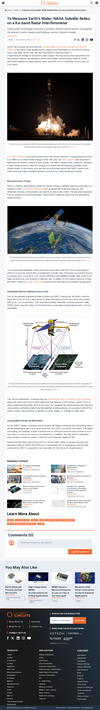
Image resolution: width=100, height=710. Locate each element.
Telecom (42, 699)
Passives (10, 687)
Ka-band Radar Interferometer (21, 524)
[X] (12, 638)
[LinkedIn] (18, 638)
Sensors (10, 699)
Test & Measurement (15, 701)
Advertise (35, 622)
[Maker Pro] (67, 638)
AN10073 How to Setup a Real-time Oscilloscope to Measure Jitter (79, 501)
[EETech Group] (57, 633)
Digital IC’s (11, 666)
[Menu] (3, 3)
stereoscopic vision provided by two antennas (69, 399)
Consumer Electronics (47, 666)
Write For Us (15, 626)
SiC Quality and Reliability (31, 466)
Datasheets (81, 658)
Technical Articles (75, 496)
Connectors (11, 660)
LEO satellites (22, 520)
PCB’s (9, 690)
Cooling (10, 663)
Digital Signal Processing (48, 672)
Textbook (80, 693)
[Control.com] (75, 633)
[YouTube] (29, 638)
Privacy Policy (61, 708)
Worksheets (81, 699)
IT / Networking (45, 681)
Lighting (42, 684)
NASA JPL (72, 147)
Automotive (43, 660)
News (26, 506)
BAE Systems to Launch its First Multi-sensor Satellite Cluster (34, 501)
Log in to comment (80, 552)
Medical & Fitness (45, 687)
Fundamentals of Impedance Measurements (76, 466)
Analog (9, 658)
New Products (82, 670)
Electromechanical (14, 672)
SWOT (34, 520)
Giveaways (81, 661)
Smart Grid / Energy (46, 696)
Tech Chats (81, 684)
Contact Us (36, 626)
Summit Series (82, 681)
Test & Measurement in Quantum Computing (34, 477)
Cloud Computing (45, 663)
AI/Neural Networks (46, 655)
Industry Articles (83, 664)
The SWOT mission (16, 156)
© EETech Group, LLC (14, 708)
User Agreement (87, 708)
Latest (9, 655)
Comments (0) (20, 535)
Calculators (81, 655)
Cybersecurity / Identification (50, 669)
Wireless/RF (11, 704)
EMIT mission (68, 159)
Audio (41, 658)
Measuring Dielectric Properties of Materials (79, 477)
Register (79, 620)
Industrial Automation (47, 675)
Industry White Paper (36, 601)
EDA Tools (11, 669)
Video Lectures (83, 696)
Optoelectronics (13, 684)
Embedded (11, 675)
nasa (10, 520)
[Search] (91, 3)
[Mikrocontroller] (60, 643)
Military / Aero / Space (47, 690)
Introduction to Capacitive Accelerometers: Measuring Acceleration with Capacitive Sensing (76, 489)
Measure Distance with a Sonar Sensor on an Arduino (33, 487)
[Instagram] (23, 638)
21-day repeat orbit (35, 282)
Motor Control (44, 693)
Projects (27, 492)
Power (9, 693)
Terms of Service (73, 708)
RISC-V (9, 696)
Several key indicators (32, 189)
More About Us (16, 622)
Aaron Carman (36, 40)
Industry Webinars (32, 470)
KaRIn (41, 524)
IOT (40, 678)
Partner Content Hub (76, 506)
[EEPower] (55, 638)
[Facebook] (8, 638)
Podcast (80, 676)
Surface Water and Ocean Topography (57, 520)
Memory (10, 681)
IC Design (10, 678)
